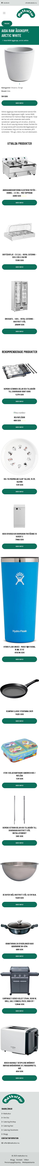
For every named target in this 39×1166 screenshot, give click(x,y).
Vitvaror (14, 88)
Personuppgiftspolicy (13, 1162)
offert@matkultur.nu (31, 3)
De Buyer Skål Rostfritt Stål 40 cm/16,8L (19, 894)
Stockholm (6, 3)
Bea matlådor (19, 417)
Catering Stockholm (10, 1130)
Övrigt (20, 88)
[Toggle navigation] (4, 13)
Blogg (5, 1134)
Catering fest (8, 1126)
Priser (6, 23)
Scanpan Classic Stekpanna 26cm (19, 711)
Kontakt (19, 1160)
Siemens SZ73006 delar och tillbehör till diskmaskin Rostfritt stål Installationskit (19, 830)
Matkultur (7, 1114)
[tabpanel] (20, 64)
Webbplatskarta (28, 1162)
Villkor (26, 1160)
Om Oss (6, 1118)
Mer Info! (19, 103)
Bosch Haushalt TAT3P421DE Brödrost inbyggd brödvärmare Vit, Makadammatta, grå (19, 1065)
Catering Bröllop (9, 1122)
